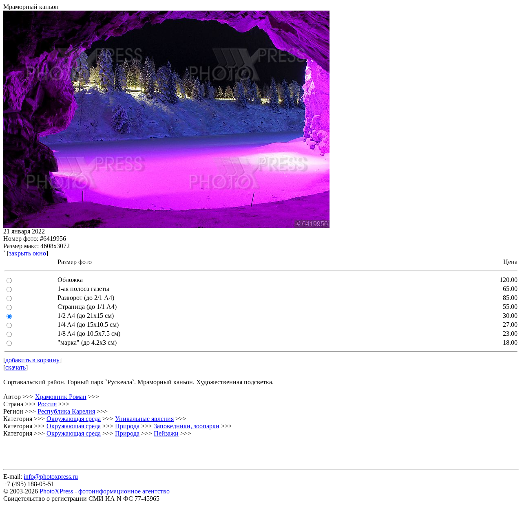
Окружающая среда (73, 418)
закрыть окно (27, 253)
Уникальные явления (144, 418)
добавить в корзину (32, 360)
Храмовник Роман (60, 396)
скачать (15, 367)
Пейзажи (166, 433)
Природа (127, 426)
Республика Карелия (66, 411)
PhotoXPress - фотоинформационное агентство (105, 491)
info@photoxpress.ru (51, 476)
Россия (47, 404)
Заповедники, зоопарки (186, 426)
